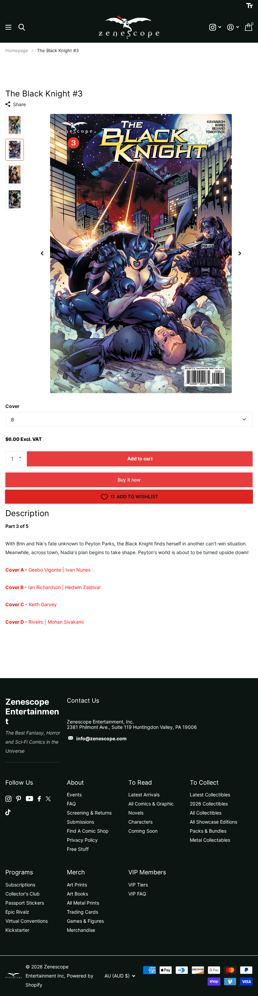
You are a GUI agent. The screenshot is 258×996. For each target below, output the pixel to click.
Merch (76, 872)
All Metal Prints (83, 903)
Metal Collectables (210, 840)
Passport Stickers (24, 903)
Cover (12, 406)
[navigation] (42, 253)
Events (74, 794)
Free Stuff (78, 849)
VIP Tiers (138, 884)
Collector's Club (22, 894)
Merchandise (81, 930)
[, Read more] (215, 27)
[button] (22, 453)
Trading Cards (82, 912)
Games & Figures (85, 921)
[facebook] (39, 798)
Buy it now (129, 480)
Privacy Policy (82, 840)
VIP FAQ (137, 894)
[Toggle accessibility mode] (249, 5)
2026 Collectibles (209, 803)
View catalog (9, 27)
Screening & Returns (89, 813)
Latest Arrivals (144, 794)
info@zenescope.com (101, 738)
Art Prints (77, 884)
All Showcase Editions (213, 822)
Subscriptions (20, 884)
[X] (48, 798)
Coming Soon (143, 831)
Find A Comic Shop (88, 831)
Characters (140, 822)
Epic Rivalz (17, 912)
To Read (140, 782)
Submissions (80, 822)
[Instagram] (8, 799)
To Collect (204, 782)
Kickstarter (17, 930)
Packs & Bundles (208, 831)
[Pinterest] (18, 799)
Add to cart (140, 458)
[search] (21, 27)
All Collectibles (205, 813)
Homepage (16, 50)
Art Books (77, 894)
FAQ (71, 803)
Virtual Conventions (26, 921)
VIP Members (147, 872)
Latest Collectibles (210, 794)
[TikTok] (8, 812)
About (75, 782)
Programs (19, 872)
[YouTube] (29, 798)
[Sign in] (233, 27)
